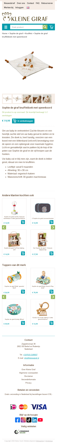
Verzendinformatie (28, 379)
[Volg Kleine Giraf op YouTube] (40, 420)
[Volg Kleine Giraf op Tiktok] (28, 420)
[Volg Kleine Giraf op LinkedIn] (34, 420)
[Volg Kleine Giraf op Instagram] (23, 420)
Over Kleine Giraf (28, 369)
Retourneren (47, 3)
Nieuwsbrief (9, 3)
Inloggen (19, 7)
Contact (30, 3)
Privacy (28, 383)
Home (4, 33)
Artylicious (49, 441)
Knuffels (28, 33)
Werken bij (8, 7)
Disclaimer (28, 376)
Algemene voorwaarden (28, 373)
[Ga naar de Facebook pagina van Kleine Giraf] (17, 420)
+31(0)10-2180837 (30, 355)
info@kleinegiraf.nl (31, 358)
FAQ (37, 3)
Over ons (21, 3)
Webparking (40, 441)
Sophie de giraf (16, 33)
